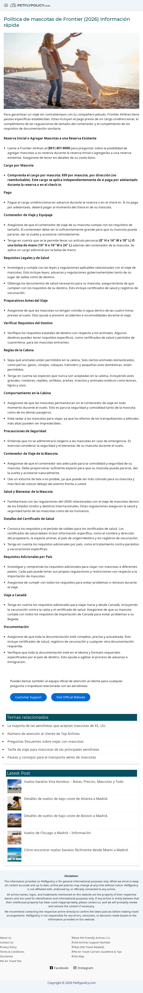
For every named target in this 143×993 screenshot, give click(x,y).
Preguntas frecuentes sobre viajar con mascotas (45, 741)
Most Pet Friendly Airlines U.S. (92, 938)
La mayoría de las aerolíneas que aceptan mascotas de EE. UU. (56, 725)
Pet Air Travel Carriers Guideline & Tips (97, 951)
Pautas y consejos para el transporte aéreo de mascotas (51, 757)
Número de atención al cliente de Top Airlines (43, 733)
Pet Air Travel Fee (10, 961)
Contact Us (6, 942)
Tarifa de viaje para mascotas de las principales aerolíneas (53, 749)
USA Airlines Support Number (91, 942)
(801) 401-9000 (59, 148)
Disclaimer (6, 956)
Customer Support (28, 697)
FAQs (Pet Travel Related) (88, 947)
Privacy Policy (8, 947)
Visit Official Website (70, 697)
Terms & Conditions (12, 951)
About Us (5, 938)
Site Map (78, 956)
